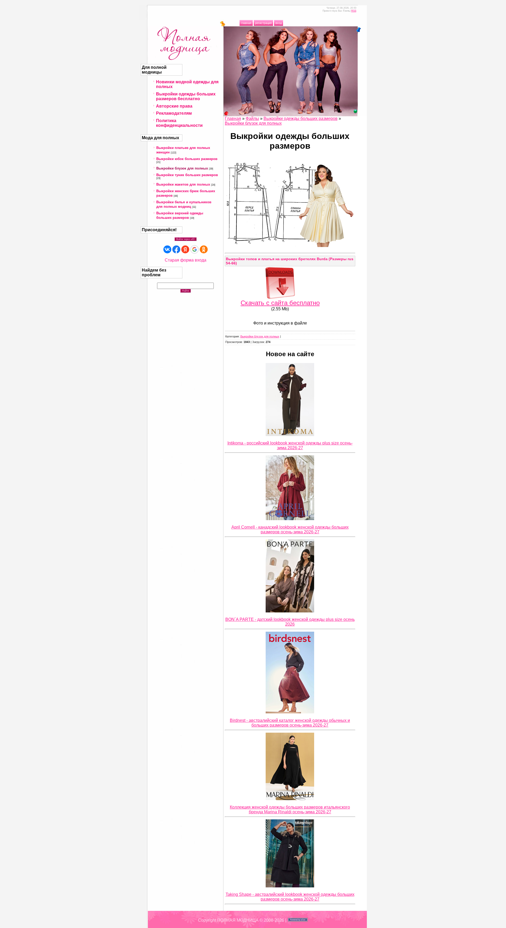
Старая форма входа (185, 260)
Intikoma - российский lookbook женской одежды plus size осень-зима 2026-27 (290, 445)
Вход (278, 23)
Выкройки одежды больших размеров (301, 118)
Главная (246, 23)
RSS (353, 10)
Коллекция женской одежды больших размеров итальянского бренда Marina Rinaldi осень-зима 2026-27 (290, 809)
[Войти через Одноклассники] (204, 249)
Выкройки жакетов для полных (183, 184)
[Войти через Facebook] (176, 249)
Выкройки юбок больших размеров (186, 159)
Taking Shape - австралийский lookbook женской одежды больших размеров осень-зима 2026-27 (290, 896)
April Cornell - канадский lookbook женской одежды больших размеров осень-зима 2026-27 (290, 529)
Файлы (252, 118)
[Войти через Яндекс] (185, 249)
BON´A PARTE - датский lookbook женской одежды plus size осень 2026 (290, 621)
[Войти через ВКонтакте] (167, 249)
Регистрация (263, 23)
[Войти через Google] (194, 249)
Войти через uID (185, 239)
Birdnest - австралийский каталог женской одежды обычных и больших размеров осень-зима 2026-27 (290, 722)
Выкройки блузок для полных (182, 168)
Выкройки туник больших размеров (187, 175)
